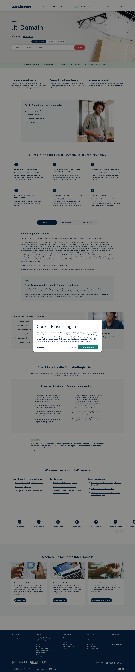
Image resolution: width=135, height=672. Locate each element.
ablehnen (42, 341)
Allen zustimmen (88, 347)
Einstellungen (71, 347)
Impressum (40, 347)
